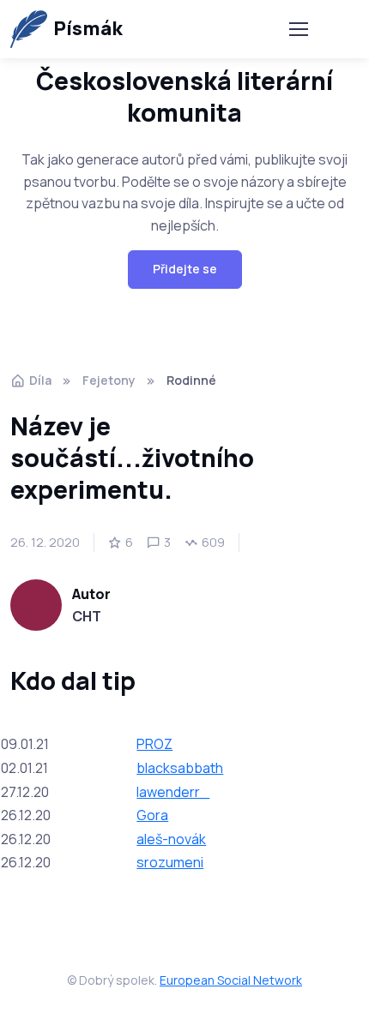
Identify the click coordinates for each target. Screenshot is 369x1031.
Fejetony (109, 380)
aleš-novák (171, 839)
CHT (86, 616)
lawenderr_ (172, 791)
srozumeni (169, 862)
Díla (40, 380)
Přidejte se (185, 269)
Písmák (88, 28)
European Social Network (231, 980)
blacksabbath (179, 767)
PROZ (154, 743)
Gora (152, 815)
